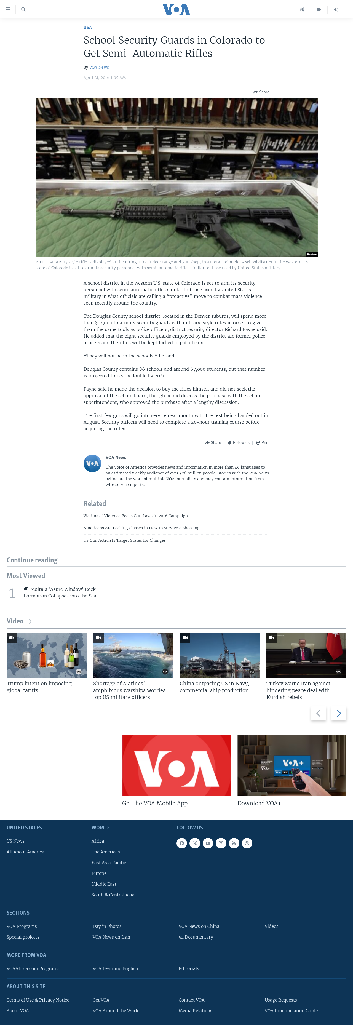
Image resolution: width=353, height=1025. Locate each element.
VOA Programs (22, 926)
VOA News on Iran (111, 937)
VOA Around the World (116, 1010)
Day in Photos (107, 926)
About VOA (18, 1010)
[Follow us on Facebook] (181, 843)
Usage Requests (281, 1000)
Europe (99, 873)
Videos (272, 926)
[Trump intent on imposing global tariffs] (47, 655)
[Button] (261, 92)
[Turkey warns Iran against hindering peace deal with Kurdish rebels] (306, 655)
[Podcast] (247, 843)
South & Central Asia (113, 895)
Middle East (104, 884)
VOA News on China (199, 926)
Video (15, 621)
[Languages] (302, 10)
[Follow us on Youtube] (208, 843)
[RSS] (234, 843)
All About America (25, 852)
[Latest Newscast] (336, 10)
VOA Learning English (115, 968)
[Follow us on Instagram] (221, 843)
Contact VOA (192, 1000)
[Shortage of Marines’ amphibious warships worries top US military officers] (133, 655)
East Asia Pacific (109, 862)
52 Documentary (196, 937)
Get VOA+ (102, 1000)
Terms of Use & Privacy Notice (38, 1000)
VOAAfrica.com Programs (33, 968)
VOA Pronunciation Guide (291, 1010)
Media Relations (195, 1010)
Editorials (189, 968)
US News (16, 841)
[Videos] (319, 10)
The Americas (106, 852)
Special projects (23, 937)
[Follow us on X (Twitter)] (194, 843)
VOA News (99, 67)
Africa (98, 841)
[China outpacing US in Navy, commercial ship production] (220, 655)
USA (88, 27)
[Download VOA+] (291, 765)
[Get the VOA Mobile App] (176, 765)
